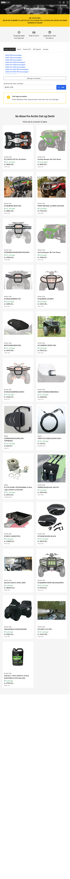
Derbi (19, 49)
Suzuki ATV (27, 49)
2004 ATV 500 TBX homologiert (16, 69)
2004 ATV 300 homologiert (15, 65)
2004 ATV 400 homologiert (15, 67)
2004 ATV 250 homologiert (15, 62)
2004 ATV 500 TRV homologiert (17, 72)
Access (45, 49)
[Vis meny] (68, 2)
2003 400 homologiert (13, 60)
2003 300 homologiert (13, 58)
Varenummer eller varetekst (13, 83)
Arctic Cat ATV (9, 49)
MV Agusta (37, 49)
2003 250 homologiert (13, 55)
